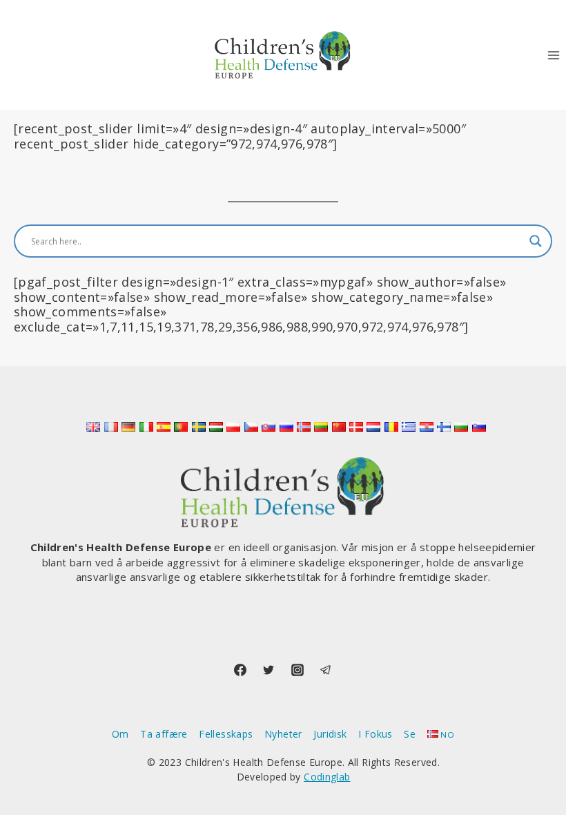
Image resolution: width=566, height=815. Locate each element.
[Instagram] (297, 670)
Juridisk (330, 733)
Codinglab (327, 776)
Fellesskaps (226, 733)
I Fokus (375, 733)
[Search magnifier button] (535, 241)
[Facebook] (240, 670)
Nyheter (283, 733)
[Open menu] (553, 55)
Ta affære (163, 733)
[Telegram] (325, 670)
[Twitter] (268, 670)
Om (120, 733)
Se (410, 733)
